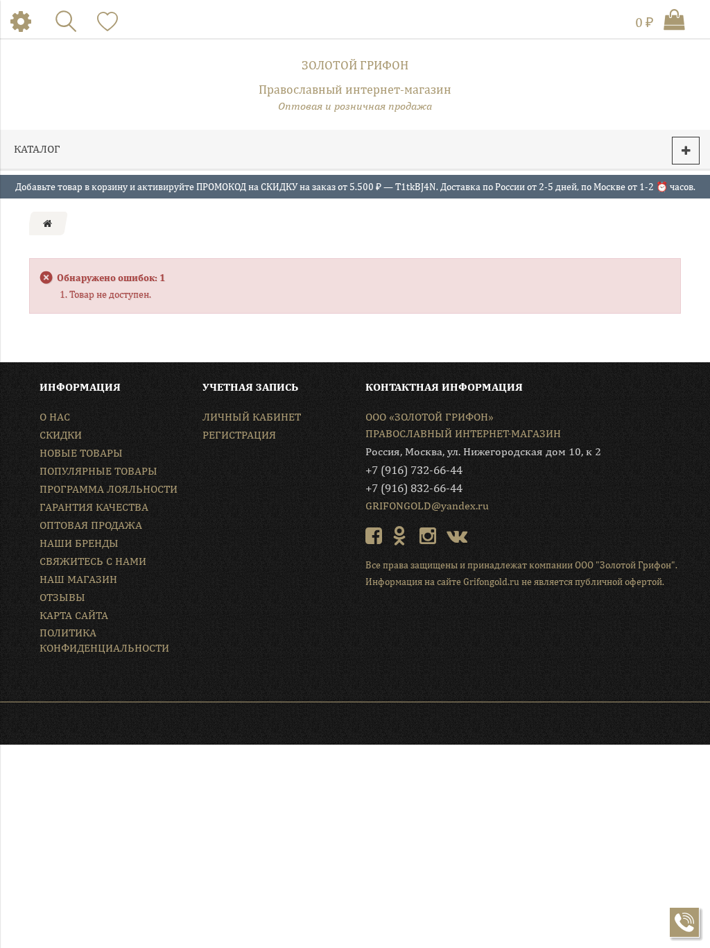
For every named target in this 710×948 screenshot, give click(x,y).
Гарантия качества (94, 507)
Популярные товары (98, 470)
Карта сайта (74, 615)
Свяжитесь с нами (93, 561)
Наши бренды (79, 543)
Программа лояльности (109, 489)
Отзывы (62, 597)
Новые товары (81, 452)
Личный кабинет (251, 416)
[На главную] (47, 223)
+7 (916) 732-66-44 (413, 470)
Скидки (61, 434)
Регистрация (239, 434)
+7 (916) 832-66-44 (413, 488)
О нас (55, 416)
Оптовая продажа (91, 525)
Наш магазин (78, 579)
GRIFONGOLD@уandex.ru (427, 505)
